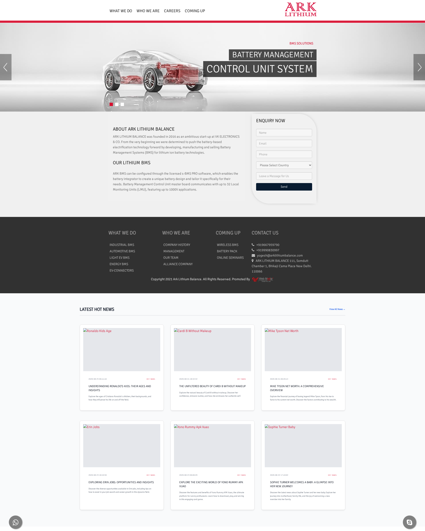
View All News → (337, 309)
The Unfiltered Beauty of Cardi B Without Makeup (212, 386)
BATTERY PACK (227, 251)
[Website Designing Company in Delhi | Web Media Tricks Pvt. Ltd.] (263, 279)
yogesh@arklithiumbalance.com (280, 255)
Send (284, 187)
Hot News (151, 379)
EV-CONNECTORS (122, 270)
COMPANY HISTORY (176, 245)
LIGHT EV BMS (119, 258)
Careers (172, 10)
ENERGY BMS (119, 264)
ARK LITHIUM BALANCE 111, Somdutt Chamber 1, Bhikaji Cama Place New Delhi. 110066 (282, 266)
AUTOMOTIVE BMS (122, 251)
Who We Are (148, 10)
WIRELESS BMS (227, 245)
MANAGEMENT (173, 251)
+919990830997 (266, 250)
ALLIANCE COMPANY (178, 264)
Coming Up (195, 10)
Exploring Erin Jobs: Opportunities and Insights (121, 482)
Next (419, 67)
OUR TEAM (170, 258)
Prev (6, 67)
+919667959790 (266, 245)
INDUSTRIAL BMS (122, 245)
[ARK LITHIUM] (299, 10)
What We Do (121, 10)
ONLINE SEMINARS (230, 258)
